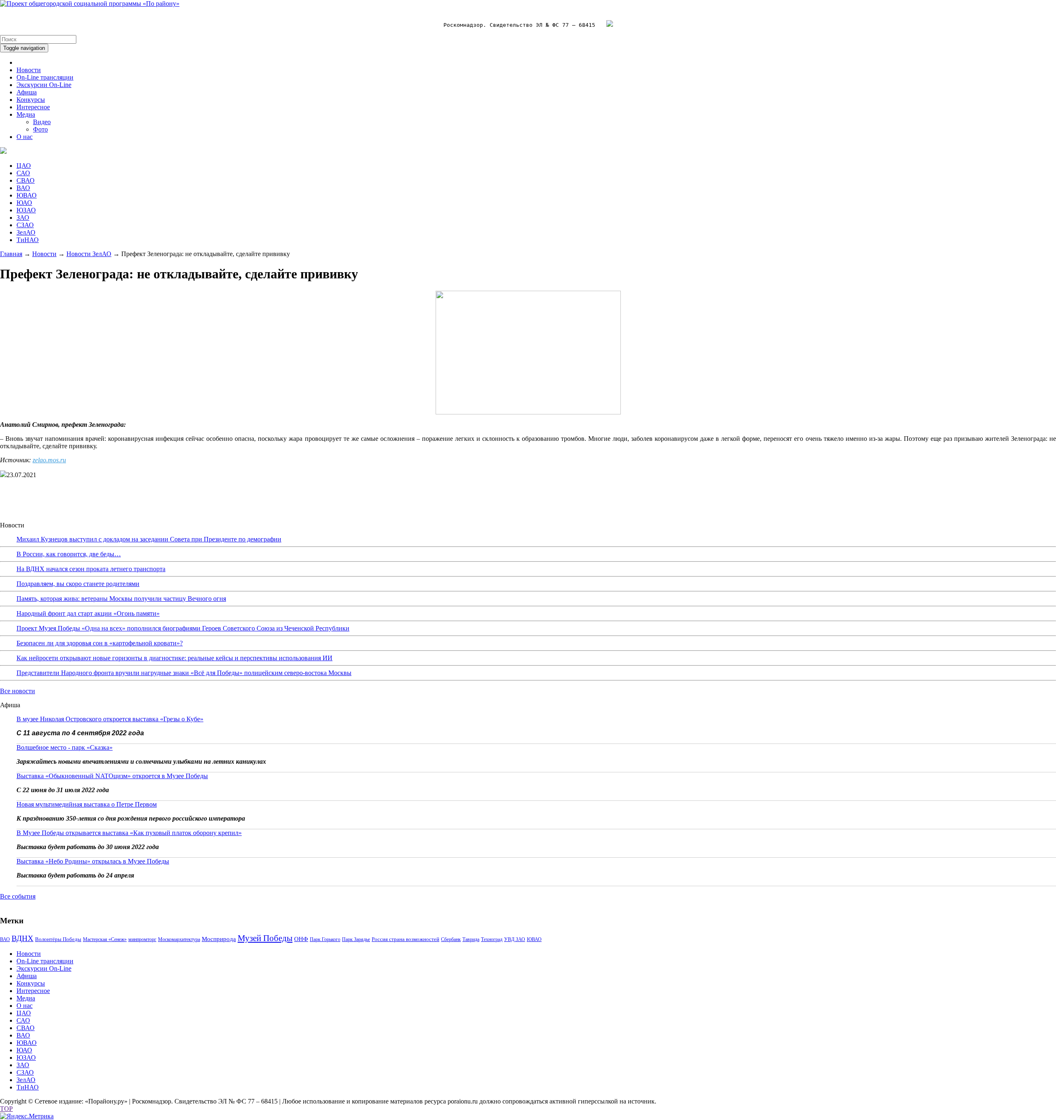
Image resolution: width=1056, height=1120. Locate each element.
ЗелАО (25, 232)
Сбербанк (451, 939)
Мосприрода (219, 939)
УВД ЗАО (514, 939)
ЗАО (22, 217)
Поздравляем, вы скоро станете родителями (77, 583)
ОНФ (301, 939)
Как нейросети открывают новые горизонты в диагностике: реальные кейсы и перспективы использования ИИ (174, 657)
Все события (17, 896)
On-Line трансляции (44, 77)
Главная (11, 253)
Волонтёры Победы (58, 939)
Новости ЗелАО (88, 253)
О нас (24, 136)
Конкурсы (30, 99)
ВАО (23, 187)
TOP (6, 1108)
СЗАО (25, 224)
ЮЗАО (26, 210)
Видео (42, 121)
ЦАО (23, 165)
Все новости (17, 690)
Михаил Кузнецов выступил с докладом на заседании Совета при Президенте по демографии (148, 539)
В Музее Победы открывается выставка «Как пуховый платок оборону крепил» (129, 832)
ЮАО (24, 202)
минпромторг (142, 939)
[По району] (89, 3)
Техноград (491, 939)
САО (23, 172)
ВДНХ (22, 938)
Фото (40, 129)
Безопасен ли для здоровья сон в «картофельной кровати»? (99, 643)
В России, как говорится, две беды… (68, 554)
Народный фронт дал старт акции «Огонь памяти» (88, 613)
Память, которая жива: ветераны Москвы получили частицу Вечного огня (121, 598)
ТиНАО (27, 239)
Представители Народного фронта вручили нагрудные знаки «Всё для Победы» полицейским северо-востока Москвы (183, 672)
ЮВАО (26, 195)
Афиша (26, 92)
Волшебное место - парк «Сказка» (64, 747)
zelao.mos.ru (49, 460)
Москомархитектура (179, 939)
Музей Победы (265, 938)
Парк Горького (325, 939)
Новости (28, 69)
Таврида (470, 939)
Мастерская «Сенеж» (105, 939)
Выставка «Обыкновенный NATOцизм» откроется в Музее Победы (112, 775)
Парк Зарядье (356, 939)
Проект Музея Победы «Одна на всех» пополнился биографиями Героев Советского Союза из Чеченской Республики (182, 628)
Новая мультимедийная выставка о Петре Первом (86, 804)
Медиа (25, 114)
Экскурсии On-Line (43, 84)
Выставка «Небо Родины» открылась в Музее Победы (92, 861)
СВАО (25, 180)
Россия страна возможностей (405, 939)
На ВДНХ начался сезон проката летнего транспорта (90, 568)
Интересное (33, 107)
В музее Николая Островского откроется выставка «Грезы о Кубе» (109, 718)
